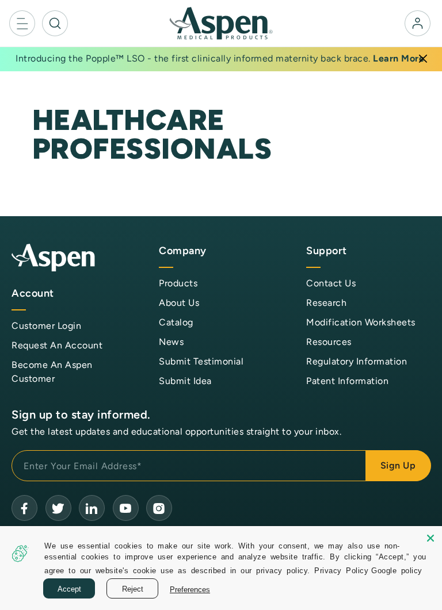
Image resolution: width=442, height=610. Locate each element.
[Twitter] (58, 508)
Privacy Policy (341, 570)
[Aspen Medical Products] (221, 22)
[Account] (417, 23)
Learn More (398, 58)
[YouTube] (92, 508)
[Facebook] (24, 508)
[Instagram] (159, 508)
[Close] (423, 58)
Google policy (396, 570)
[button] (22, 23)
